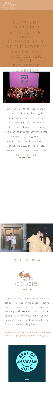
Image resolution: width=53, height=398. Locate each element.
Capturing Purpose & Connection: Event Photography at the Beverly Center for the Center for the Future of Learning (26, 46)
